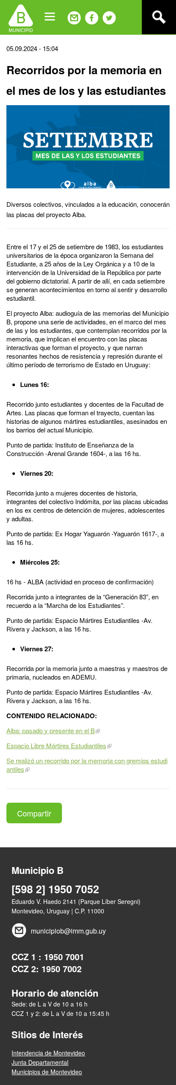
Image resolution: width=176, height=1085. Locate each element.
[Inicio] (20, 17)
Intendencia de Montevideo (48, 1053)
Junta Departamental (40, 1062)
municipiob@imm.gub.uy (68, 931)
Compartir (34, 813)
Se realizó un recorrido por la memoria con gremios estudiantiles (86, 765)
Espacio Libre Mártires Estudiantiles (56, 745)
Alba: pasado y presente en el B (50, 730)
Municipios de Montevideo (47, 1071)
